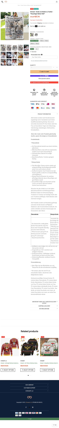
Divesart (6, 2)
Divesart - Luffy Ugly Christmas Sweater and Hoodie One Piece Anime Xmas (10, 363)
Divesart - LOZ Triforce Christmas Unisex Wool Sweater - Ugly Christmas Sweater (29, 363)
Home (19, 5)
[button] (33, 51)
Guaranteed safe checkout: (38, 101)
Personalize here (36, 54)
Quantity (33, 65)
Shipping (39, 23)
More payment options (44, 78)
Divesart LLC (29, 402)
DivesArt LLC (4, 360)
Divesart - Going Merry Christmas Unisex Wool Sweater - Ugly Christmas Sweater (49, 363)
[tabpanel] (10, 355)
